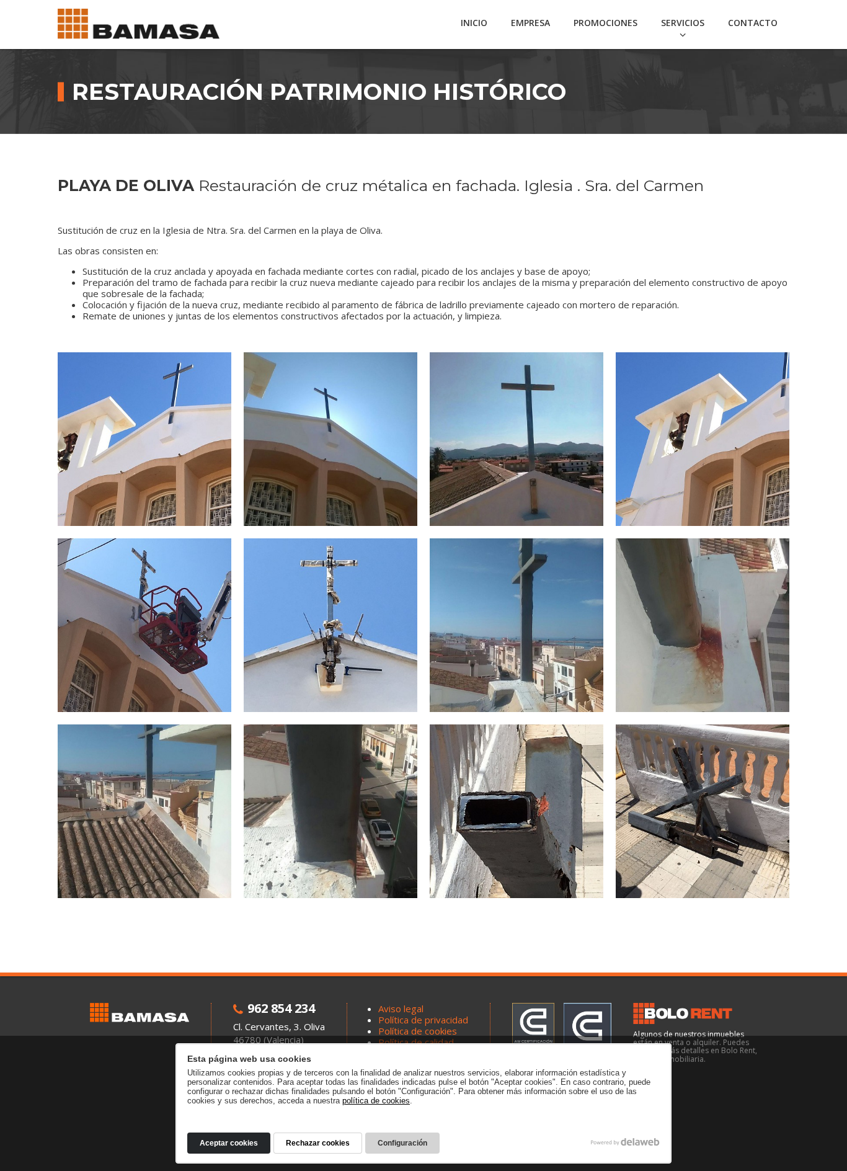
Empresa (530, 23)
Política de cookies (417, 1031)
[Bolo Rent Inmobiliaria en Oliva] (695, 1013)
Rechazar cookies (318, 1143)
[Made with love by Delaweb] (625, 1142)
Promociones (605, 23)
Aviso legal (400, 1008)
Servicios (682, 23)
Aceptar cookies (229, 1143)
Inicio (474, 23)
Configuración (402, 1143)
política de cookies (376, 1100)
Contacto (753, 23)
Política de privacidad (423, 1019)
